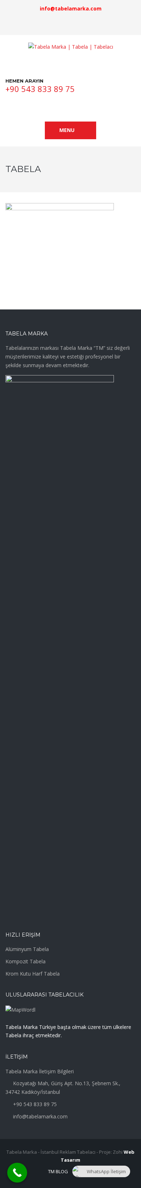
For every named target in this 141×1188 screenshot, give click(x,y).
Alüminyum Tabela (27, 949)
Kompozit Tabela (25, 961)
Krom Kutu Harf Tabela (32, 973)
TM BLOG (58, 1171)
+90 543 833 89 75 (40, 88)
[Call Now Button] (17, 1173)
